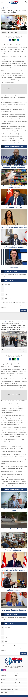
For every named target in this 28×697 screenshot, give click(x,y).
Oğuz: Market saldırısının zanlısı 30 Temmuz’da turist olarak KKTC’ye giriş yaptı (14, 206)
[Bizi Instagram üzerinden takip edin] (4, 670)
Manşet (6, 7)
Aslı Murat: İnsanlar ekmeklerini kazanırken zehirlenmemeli (14, 266)
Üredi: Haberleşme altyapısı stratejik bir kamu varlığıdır (14, 509)
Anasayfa (3, 7)
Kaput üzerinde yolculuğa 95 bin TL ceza (14, 529)
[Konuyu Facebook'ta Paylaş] (10, 40)
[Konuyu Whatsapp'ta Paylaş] (15, 40)
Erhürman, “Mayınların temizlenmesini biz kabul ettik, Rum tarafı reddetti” (14, 589)
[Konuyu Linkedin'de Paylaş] (18, 40)
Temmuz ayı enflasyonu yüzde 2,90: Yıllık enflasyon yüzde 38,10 (14, 186)
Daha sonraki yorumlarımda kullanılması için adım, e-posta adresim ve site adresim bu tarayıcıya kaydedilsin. (14, 305)
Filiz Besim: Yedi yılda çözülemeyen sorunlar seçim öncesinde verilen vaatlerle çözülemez (14, 609)
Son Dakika (9, 349)
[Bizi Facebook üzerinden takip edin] (2, 670)
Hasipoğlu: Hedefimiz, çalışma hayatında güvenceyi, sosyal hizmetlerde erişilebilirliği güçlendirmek (14, 570)
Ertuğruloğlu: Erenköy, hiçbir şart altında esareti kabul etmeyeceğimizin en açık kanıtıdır (14, 246)
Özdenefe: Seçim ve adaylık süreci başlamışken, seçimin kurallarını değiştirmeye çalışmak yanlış (14, 226)
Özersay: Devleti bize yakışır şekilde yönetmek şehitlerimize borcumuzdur (14, 549)
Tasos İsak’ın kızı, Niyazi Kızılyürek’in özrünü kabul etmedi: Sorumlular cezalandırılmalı (14, 166)
